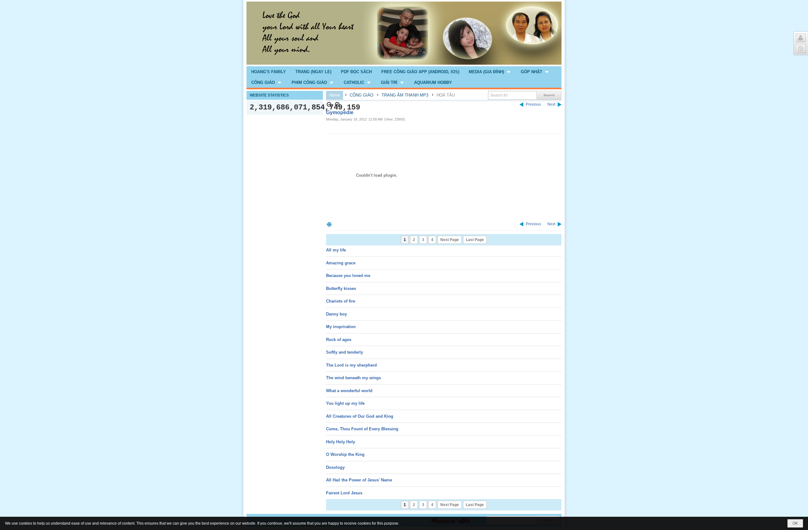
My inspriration (341, 326)
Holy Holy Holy (340, 441)
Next (551, 104)
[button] (490, 71)
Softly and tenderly (344, 352)
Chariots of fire (340, 301)
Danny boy (336, 314)
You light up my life (345, 403)
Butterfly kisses (341, 288)
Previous (533, 104)
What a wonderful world (349, 390)
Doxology (335, 467)
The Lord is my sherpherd (351, 365)
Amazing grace (340, 263)
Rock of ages (338, 339)
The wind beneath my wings (353, 377)
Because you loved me (348, 275)
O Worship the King (345, 454)
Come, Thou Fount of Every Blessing (362, 429)
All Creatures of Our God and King (359, 416)
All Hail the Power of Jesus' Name (359, 480)
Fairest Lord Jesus (344, 493)
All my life (336, 250)
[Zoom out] (337, 104)
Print (329, 224)
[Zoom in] (329, 104)
